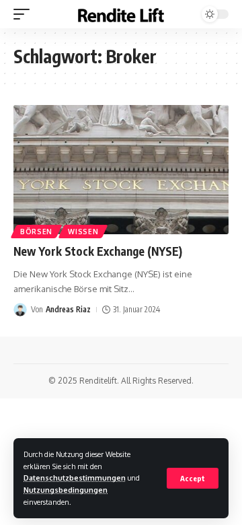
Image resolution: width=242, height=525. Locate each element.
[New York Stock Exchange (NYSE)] (121, 169)
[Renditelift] (121, 14)
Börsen (36, 232)
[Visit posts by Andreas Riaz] (20, 309)
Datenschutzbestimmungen (75, 477)
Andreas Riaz (68, 309)
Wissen (83, 232)
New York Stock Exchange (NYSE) (97, 251)
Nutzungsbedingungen (66, 489)
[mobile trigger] (24, 14)
